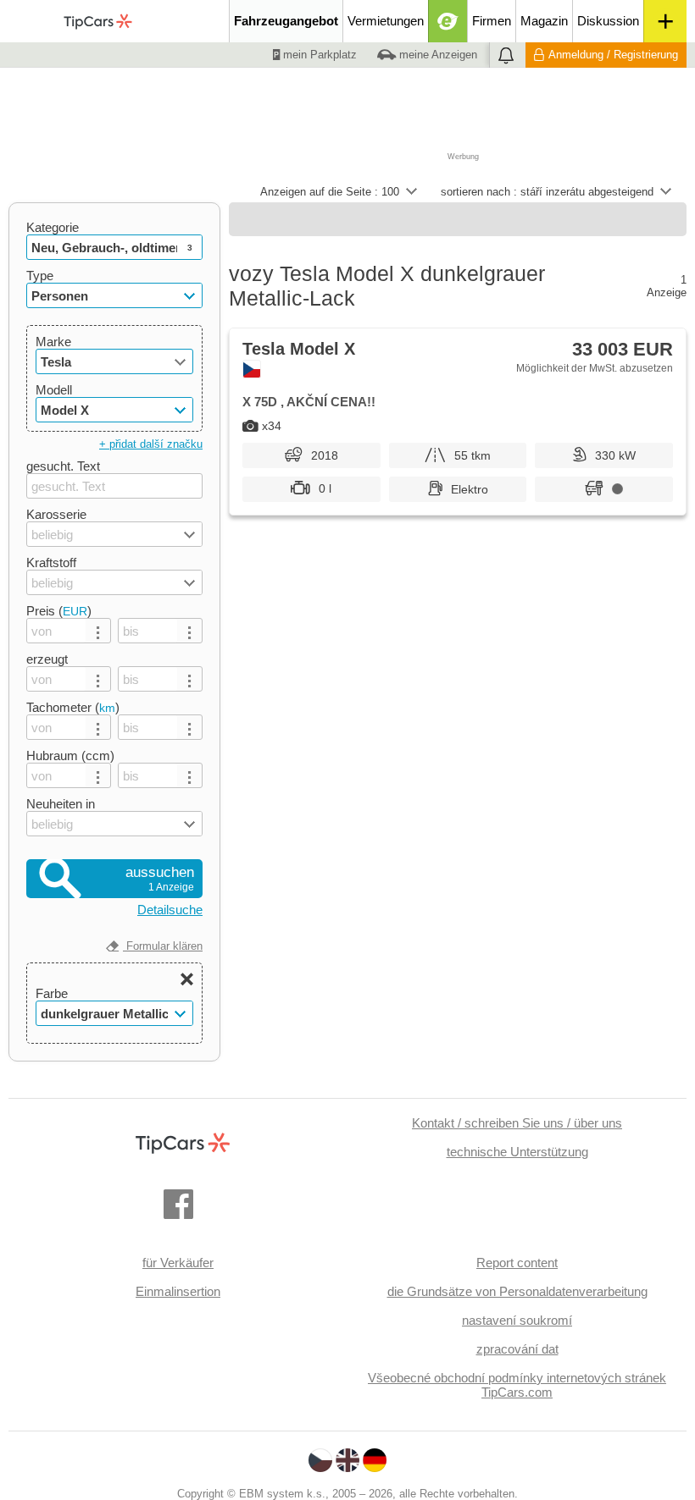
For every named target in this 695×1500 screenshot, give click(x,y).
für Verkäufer (178, 1262)
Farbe (52, 993)
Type (39, 275)
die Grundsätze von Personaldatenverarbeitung (517, 1291)
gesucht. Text (63, 466)
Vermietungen (386, 21)
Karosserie (56, 514)
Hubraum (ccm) (70, 755)
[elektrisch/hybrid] (448, 21)
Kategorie (52, 227)
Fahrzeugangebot (286, 21)
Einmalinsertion (178, 1291)
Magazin (544, 21)
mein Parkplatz (318, 54)
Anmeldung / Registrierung (613, 54)
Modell (54, 390)
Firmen (491, 21)
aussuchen (159, 878)
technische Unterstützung (517, 1151)
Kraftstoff (51, 562)
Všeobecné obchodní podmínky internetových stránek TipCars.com (517, 1384)
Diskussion (608, 21)
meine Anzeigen (436, 54)
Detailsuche (170, 909)
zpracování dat (517, 1349)
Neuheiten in (60, 804)
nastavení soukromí (517, 1320)
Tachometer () (73, 707)
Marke (53, 341)
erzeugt (47, 659)
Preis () (59, 611)
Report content (517, 1262)
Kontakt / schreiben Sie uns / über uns (517, 1123)
